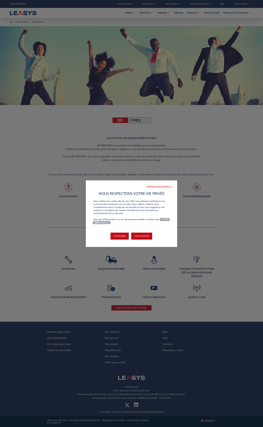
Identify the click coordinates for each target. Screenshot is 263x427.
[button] (159, 186)
